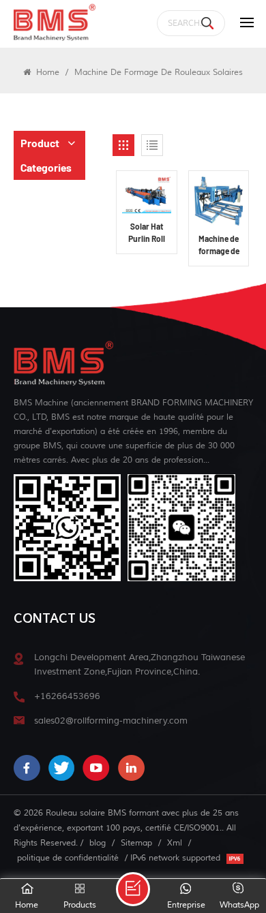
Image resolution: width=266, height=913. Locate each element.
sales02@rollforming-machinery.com (111, 720)
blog (97, 842)
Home (46, 72)
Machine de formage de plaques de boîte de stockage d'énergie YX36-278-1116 (218, 245)
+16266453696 (67, 696)
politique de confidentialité (68, 857)
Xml (174, 842)
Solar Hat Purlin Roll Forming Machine (146, 233)
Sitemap (136, 842)
